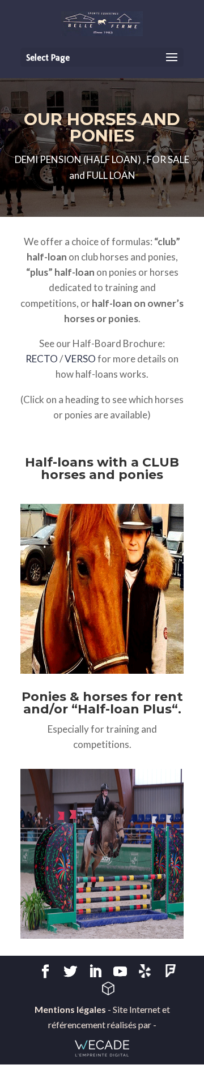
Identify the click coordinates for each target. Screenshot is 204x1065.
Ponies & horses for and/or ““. (102, 703)
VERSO (80, 359)
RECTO (42, 359)
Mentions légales (70, 1009)
